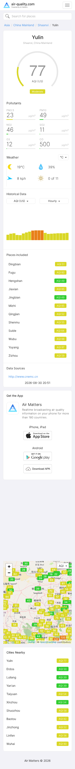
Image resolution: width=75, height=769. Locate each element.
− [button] (9, 572)
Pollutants (13, 103)
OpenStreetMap (48, 642)
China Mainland (23, 25)
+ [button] (9, 566)
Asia (7, 25)
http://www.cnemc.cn (23, 376)
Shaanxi (43, 25)
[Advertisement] (37, 520)
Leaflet (31, 642)
